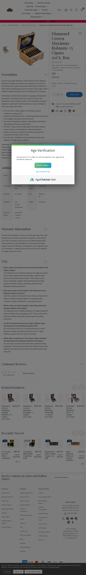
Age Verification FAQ (43, 172)
